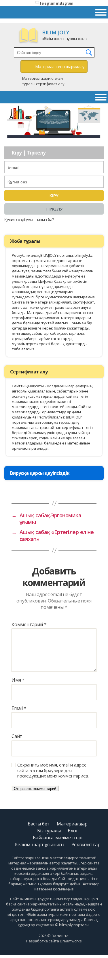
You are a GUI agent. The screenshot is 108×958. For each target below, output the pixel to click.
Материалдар (72, 824)
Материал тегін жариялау (60, 66)
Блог (73, 830)
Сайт (17, 736)
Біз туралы (48, 830)
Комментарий (29, 624)
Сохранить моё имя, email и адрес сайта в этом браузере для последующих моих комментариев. (53, 770)
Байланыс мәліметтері (57, 837)
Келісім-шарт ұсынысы (39, 844)
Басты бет (39, 824)
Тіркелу (54, 209)
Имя (18, 680)
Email (19, 708)
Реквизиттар (86, 844)
